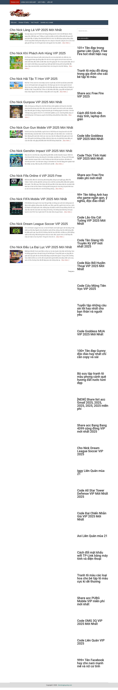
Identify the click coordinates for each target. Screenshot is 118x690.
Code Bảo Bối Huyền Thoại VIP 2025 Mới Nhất (91, 266)
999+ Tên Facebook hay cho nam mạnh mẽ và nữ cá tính (90, 663)
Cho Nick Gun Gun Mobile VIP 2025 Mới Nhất (41, 127)
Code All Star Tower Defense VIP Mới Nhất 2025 (92, 494)
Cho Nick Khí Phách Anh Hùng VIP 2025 (38, 53)
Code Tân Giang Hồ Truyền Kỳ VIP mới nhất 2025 (90, 243)
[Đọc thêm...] (66, 43)
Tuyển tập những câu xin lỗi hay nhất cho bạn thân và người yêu (91, 310)
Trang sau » (71, 271)
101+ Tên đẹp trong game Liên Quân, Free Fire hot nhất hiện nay (92, 51)
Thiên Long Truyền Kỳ (59, 13)
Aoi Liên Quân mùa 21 (92, 536)
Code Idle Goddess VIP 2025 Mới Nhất (90, 137)
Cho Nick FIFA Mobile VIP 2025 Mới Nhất (38, 199)
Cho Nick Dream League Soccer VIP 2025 (39, 224)
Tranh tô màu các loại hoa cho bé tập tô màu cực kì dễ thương (92, 578)
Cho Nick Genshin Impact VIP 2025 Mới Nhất (41, 151)
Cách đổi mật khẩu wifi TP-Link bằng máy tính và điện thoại (92, 556)
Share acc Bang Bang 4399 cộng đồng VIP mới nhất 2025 (92, 428)
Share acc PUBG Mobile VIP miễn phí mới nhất (91, 601)
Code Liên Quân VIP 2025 (91, 642)
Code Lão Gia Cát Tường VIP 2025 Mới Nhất (91, 220)
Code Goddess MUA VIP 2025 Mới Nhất (91, 332)
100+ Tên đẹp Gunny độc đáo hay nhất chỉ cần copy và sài (91, 354)
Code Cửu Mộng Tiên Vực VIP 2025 (91, 287)
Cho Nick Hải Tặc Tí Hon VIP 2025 (34, 78)
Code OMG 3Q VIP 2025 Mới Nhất (89, 622)
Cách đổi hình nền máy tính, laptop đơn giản (91, 116)
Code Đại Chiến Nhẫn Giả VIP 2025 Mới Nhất (91, 516)
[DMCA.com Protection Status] (4, 689)
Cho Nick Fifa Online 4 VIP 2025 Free (36, 175)
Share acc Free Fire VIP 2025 (90, 95)
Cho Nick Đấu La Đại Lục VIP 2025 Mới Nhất (41, 247)
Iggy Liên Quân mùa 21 (91, 472)
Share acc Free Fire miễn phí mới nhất (90, 176)
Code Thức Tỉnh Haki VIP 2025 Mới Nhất (91, 157)
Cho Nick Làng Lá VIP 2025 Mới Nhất (36, 30)
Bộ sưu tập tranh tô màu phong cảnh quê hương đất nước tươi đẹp (91, 378)
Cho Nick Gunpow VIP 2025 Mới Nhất (36, 102)
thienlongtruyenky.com (65, 685)
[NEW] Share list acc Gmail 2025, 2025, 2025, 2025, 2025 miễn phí (92, 404)
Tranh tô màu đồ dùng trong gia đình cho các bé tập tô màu (92, 74)
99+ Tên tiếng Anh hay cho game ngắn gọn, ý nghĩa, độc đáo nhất (92, 198)
